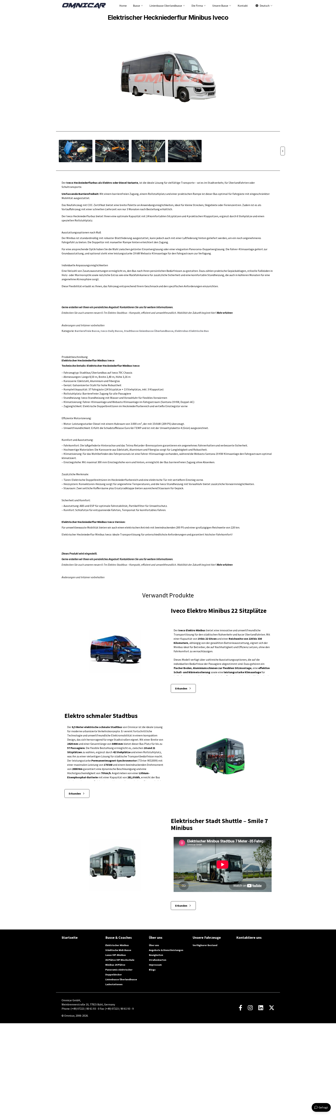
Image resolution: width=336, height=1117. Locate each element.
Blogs (152, 969)
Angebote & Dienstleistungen (166, 950)
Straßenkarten (157, 959)
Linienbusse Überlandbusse (165, 5)
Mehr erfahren (225, 312)
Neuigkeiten (156, 955)
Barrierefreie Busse (87, 331)
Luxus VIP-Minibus (115, 955)
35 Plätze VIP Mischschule (119, 959)
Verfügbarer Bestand (205, 945)
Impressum (155, 964)
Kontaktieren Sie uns (131, 307)
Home (123, 5)
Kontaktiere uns (249, 937)
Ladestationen (113, 984)
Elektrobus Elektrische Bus (192, 331)
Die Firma (197, 5)
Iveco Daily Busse (112, 331)
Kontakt (243, 5)
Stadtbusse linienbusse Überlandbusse (148, 331)
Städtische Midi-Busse (118, 950)
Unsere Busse (220, 5)
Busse (136, 5)
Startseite (70, 937)
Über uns (154, 945)
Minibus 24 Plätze (115, 964)
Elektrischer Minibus (117, 945)
